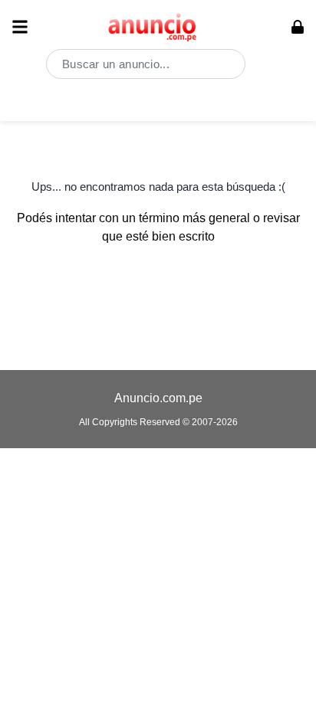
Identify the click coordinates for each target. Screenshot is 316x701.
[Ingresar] (297, 27)
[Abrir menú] (20, 26)
